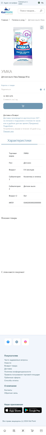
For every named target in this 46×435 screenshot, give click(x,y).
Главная (4, 20)
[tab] (19, 140)
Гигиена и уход (18, 20)
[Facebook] (44, 89)
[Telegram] (41, 89)
